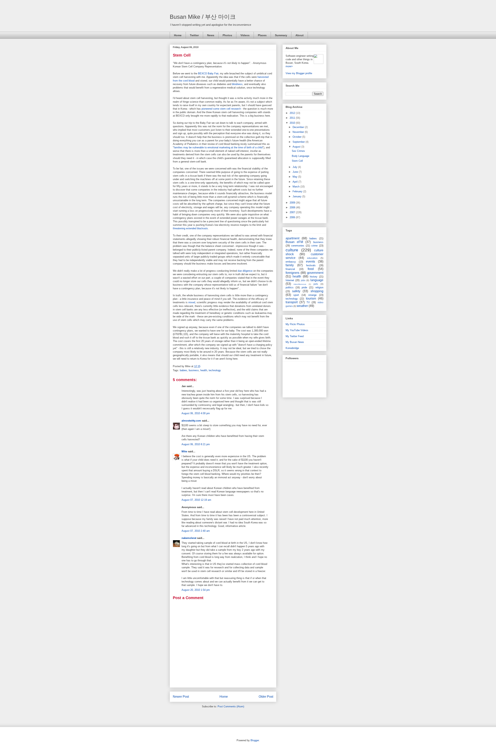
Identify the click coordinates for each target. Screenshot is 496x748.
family (290, 265)
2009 (293, 202)
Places (262, 35)
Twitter (194, 35)
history (313, 276)
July (295, 167)
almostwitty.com (191, 420)
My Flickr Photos (295, 324)
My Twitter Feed (295, 336)
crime (314, 245)
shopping (317, 291)
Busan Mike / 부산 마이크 (203, 17)
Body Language (300, 156)
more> (289, 66)
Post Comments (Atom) (231, 706)
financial (290, 269)
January (297, 196)
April (295, 181)
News (210, 35)
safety (296, 291)
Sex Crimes (298, 150)
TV (308, 302)
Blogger (255, 740)
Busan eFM (294, 242)
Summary (281, 35)
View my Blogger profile (299, 73)
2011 (293, 117)
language (316, 280)
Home (178, 35)
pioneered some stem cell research (221, 108)
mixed (191, 302)
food (311, 269)
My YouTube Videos (297, 330)
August (297, 146)
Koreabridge (292, 348)
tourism (311, 298)
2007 (293, 212)
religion (319, 287)
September (299, 141)
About (299, 35)
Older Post (266, 696)
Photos (227, 35)
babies (183, 370)
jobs (303, 280)
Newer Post (181, 696)
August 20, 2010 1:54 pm (196, 589)
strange (312, 295)
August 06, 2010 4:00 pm (196, 413)
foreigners (292, 272)
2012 (293, 113)
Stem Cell (182, 55)
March (296, 186)
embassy (291, 261)
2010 (293, 122)
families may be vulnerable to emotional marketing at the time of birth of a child (218, 147)
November (299, 132)
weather (302, 305)
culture (292, 250)
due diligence (245, 270)
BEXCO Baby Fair (208, 73)
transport (292, 302)
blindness (237, 84)
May (295, 176)
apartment (292, 238)
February (298, 191)
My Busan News (295, 342)
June (296, 171)
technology (215, 370)
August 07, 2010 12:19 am (196, 499)
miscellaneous (300, 284)
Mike (184, 451)
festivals (311, 265)
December (299, 127)
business (194, 370)
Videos (245, 35)
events (310, 261)
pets (315, 284)
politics (290, 287)
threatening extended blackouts (190, 228)
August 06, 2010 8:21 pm (196, 444)
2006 (293, 217)
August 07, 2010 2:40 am (196, 530)
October (297, 136)
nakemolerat (189, 538)
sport (296, 295)
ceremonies (297, 245)
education (312, 258)
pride (304, 287)
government (315, 272)
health (203, 370)
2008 (293, 207)
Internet (290, 280)
